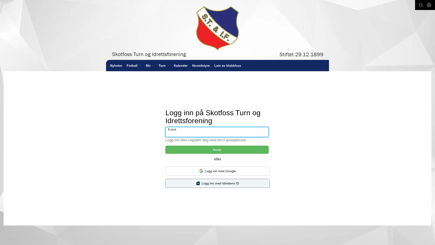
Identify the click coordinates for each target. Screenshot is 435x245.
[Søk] (421, 5)
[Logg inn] (429, 5)
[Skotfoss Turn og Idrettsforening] (217, 30)
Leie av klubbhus (227, 65)
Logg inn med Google (220, 171)
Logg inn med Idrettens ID (220, 183)
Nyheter (116, 65)
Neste (217, 150)
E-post (172, 129)
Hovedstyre (201, 65)
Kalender (181, 65)
